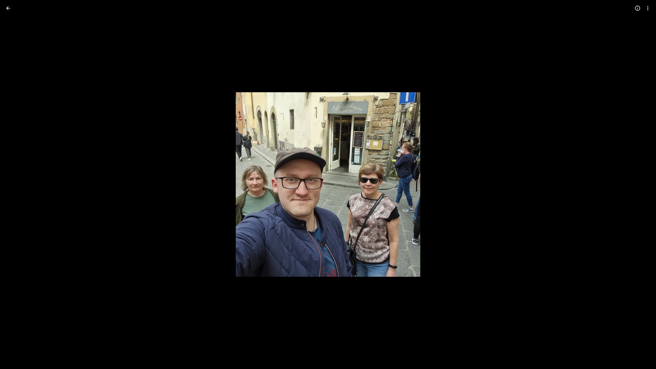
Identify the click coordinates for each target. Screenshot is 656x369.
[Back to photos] (8, 8)
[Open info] (637, 8)
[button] (14, 184)
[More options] (648, 8)
